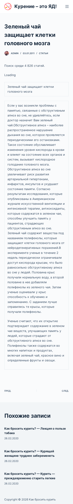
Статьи (43, 53)
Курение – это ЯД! (35, 6)
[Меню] (67, 6)
